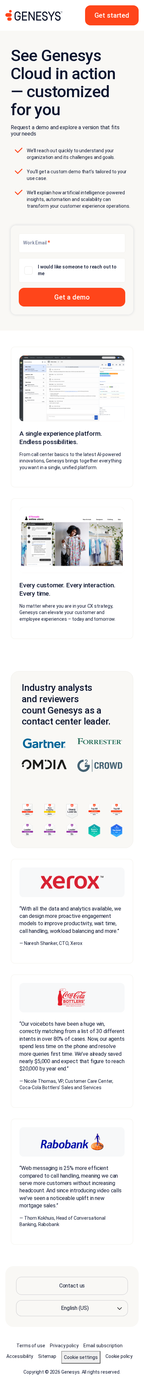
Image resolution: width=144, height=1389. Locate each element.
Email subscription (102, 1345)
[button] (112, 15)
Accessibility (19, 1356)
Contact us (72, 1285)
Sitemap (47, 1356)
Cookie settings (81, 1357)
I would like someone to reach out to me (77, 270)
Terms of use (30, 1345)
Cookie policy (119, 1356)
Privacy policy (64, 1345)
